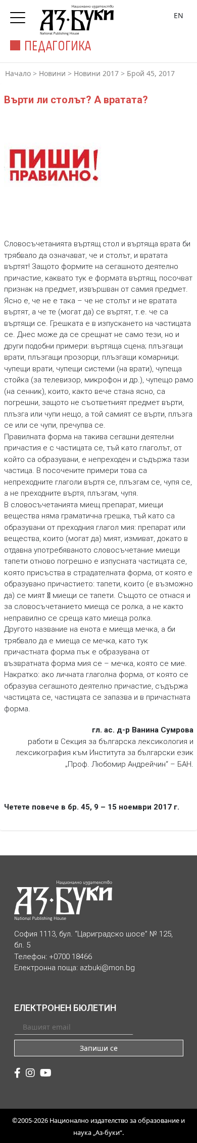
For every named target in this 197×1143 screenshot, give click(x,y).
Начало (18, 73)
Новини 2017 (96, 73)
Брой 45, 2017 (151, 73)
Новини (52, 73)
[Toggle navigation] (20, 14)
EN (178, 15)
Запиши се (99, 1048)
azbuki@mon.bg (107, 967)
